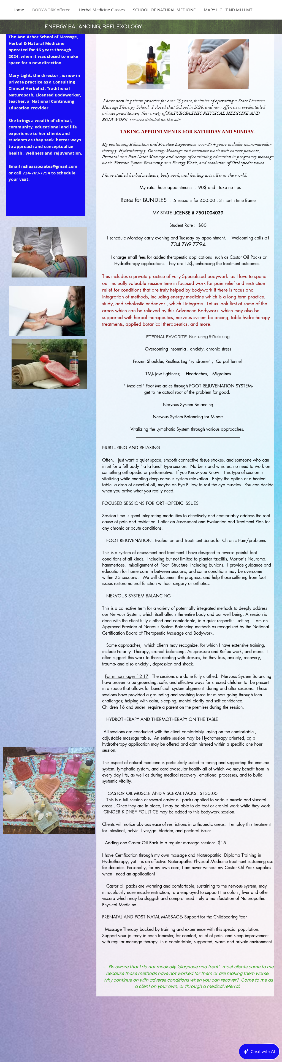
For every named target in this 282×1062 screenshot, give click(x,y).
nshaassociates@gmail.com (49, 166)
